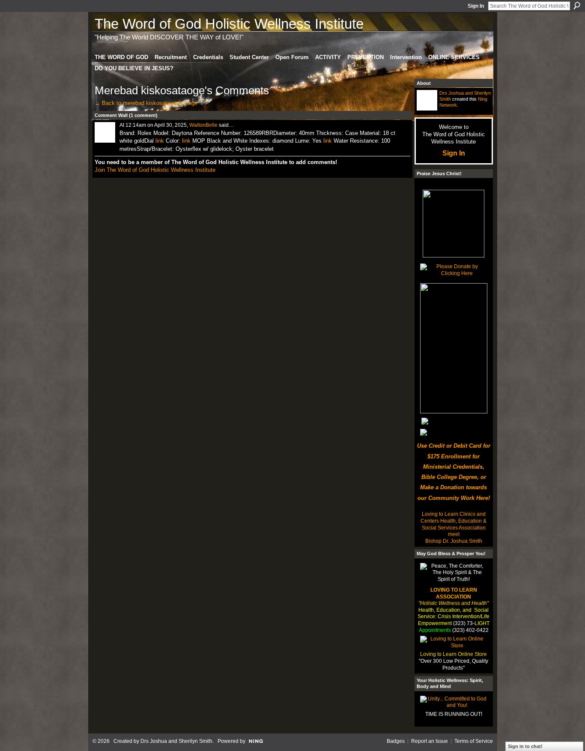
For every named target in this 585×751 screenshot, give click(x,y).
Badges (396, 741)
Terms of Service (473, 741)
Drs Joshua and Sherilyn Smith (176, 741)
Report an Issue (429, 741)
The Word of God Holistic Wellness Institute (229, 24)
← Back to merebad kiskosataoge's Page (146, 103)
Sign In (476, 6)
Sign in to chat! (525, 746)
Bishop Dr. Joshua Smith (453, 541)
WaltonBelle (203, 125)
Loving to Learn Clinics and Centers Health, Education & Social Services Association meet (454, 524)
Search (576, 5)
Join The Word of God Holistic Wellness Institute (155, 170)
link (159, 141)
